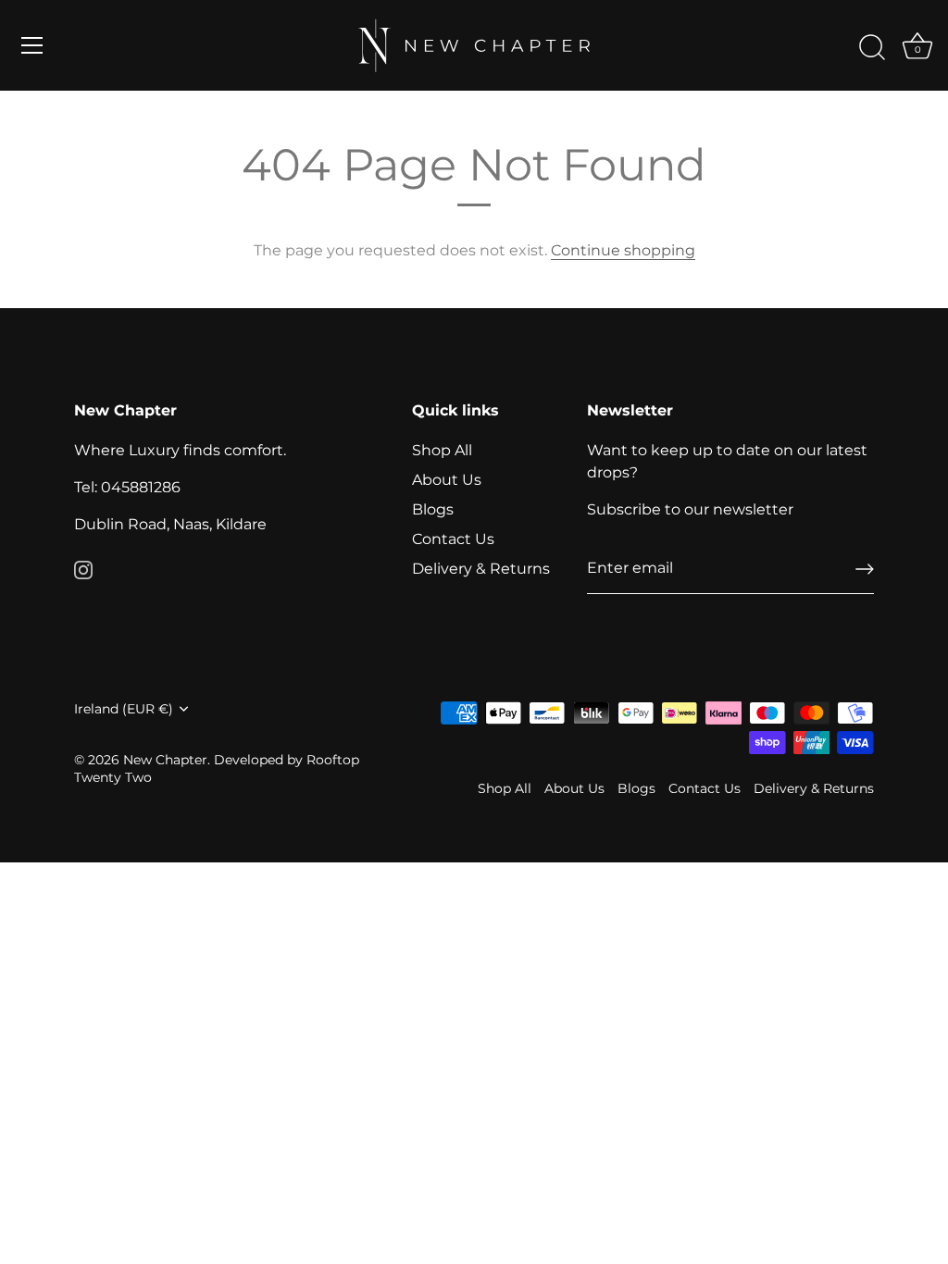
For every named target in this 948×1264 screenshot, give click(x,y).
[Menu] (32, 45)
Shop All (442, 450)
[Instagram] (83, 568)
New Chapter (165, 759)
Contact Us (453, 539)
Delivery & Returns (481, 568)
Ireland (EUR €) (123, 708)
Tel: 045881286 (127, 487)
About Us (446, 480)
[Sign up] (864, 569)
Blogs (433, 509)
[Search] (872, 48)
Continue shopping (623, 250)
